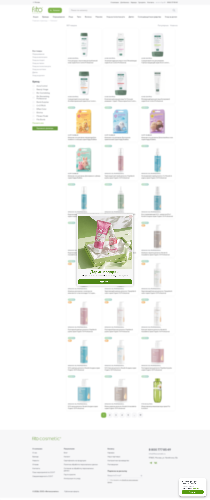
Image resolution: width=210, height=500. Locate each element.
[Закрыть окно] (131, 216)
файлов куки (197, 488)
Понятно (192, 492)
